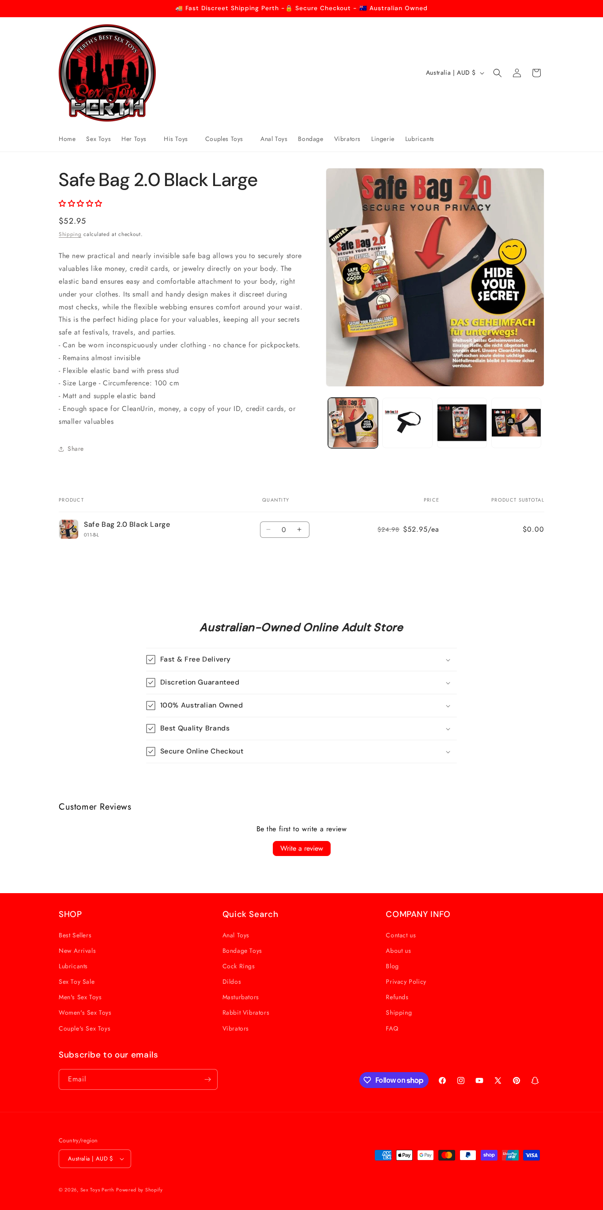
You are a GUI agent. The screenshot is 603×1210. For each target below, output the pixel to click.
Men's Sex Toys (80, 997)
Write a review (301, 848)
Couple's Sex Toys (84, 1028)
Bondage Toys (242, 950)
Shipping (70, 234)
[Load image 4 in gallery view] (516, 423)
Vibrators (235, 1028)
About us (398, 950)
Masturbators (240, 997)
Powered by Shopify (139, 1189)
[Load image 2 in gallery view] (407, 423)
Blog (392, 966)
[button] (137, 138)
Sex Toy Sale (76, 981)
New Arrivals (77, 950)
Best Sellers (75, 935)
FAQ (392, 1028)
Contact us (401, 935)
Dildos (231, 981)
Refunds (397, 997)
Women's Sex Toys (85, 1012)
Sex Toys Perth (97, 1189)
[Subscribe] (207, 1079)
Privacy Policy (406, 981)
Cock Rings (238, 966)
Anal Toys (235, 935)
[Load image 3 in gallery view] (462, 423)
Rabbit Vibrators (246, 1012)
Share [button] (76, 448)
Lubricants (73, 966)
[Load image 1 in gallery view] (353, 423)
